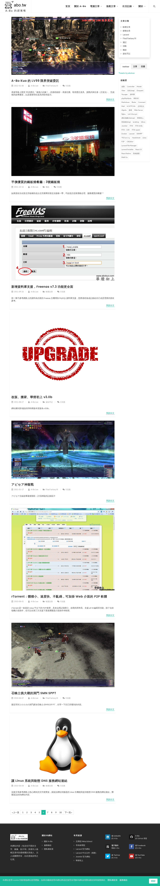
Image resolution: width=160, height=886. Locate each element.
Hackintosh (136, 138)
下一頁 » (68, 812)
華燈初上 (140, 118)
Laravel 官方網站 (83, 849)
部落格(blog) (126, 122)
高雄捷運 (136, 153)
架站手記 (49, 402)
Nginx (124, 114)
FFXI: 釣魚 (138, 126)
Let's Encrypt (132, 114)
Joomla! (125, 126)
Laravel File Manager (129, 146)
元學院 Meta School (84, 841)
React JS (139, 149)
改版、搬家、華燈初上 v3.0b (31, 397)
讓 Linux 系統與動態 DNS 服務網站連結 (39, 781)
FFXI (131, 126)
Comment (141, 102)
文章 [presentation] (135, 66)
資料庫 (132, 94)
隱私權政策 (48, 849)
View (123, 90)
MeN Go (125, 157)
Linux (144, 138)
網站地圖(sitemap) (128, 118)
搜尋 (130, 110)
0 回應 (67, 86)
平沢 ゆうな (126, 138)
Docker (124, 134)
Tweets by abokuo (127, 73)
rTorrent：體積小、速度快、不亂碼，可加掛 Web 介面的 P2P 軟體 (59, 596)
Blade (134, 102)
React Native (126, 153)
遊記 (124, 42)
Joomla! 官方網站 (83, 856)
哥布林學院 (80, 845)
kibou (143, 122)
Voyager (125, 94)
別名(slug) (130, 90)
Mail (123, 106)
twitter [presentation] (125, 66)
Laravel (126, 34)
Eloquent (140, 90)
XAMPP (139, 134)
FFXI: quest (136, 130)
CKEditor (130, 142)
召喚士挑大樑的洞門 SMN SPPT (33, 693)
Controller (130, 87)
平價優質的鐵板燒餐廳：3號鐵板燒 (35, 182)
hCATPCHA (131, 106)
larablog (136, 122)
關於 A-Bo (48, 841)
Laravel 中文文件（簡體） (86, 853)
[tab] (125, 66)
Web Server (138, 110)
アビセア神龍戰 (22, 484)
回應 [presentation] (143, 66)
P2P (123, 142)
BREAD (136, 98)
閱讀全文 (110, 99)
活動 (124, 46)
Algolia (124, 110)
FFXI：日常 (126, 130)
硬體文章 (126, 31)
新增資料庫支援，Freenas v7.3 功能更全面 (42, 287)
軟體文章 (49, 292)
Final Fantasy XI (52, 86)
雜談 (47, 187)
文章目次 (141, 106)
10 (60, 812)
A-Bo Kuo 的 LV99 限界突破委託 (35, 81)
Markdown (126, 102)
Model (139, 87)
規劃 (123, 87)
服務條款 (48, 845)
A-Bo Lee (34, 86)
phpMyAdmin (126, 98)
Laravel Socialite (127, 149)
